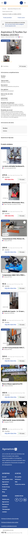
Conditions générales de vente (9, 526)
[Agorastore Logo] (14, 449)
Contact (4, 489)
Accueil (4, 8)
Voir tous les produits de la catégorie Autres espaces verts (14, 25)
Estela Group (6, 486)
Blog (3, 491)
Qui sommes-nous (7, 479)
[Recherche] (14, 3)
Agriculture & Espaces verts (14, 8)
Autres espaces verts (7, 11)
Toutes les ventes (20, 484)
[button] (2, 3)
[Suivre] (24, 149)
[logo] (5, 2)
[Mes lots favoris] (18, 3)
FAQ (16, 481)
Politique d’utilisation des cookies (9, 522)
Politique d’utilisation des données (10, 518)
